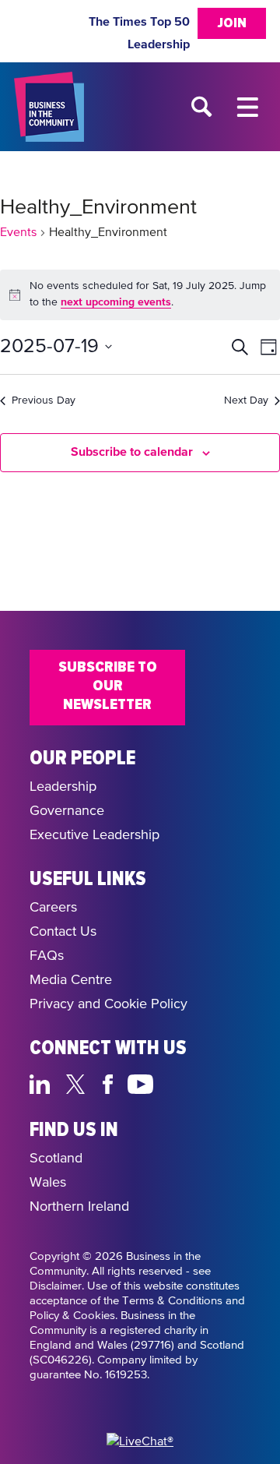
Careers (53, 908)
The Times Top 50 (139, 22)
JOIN (232, 23)
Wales (48, 1183)
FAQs (47, 956)
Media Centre (71, 980)
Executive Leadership (94, 835)
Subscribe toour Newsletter (107, 685)
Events (18, 233)
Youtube (141, 1082)
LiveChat (214, 1082)
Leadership (159, 44)
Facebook (110, 1082)
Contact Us (63, 932)
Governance (67, 811)
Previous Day (43, 400)
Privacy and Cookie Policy (108, 1004)
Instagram (177, 1082)
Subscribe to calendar (132, 452)
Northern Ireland (79, 1207)
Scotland (56, 1159)
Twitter (79, 1082)
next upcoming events (116, 302)
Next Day (246, 400)
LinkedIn (43, 1082)
